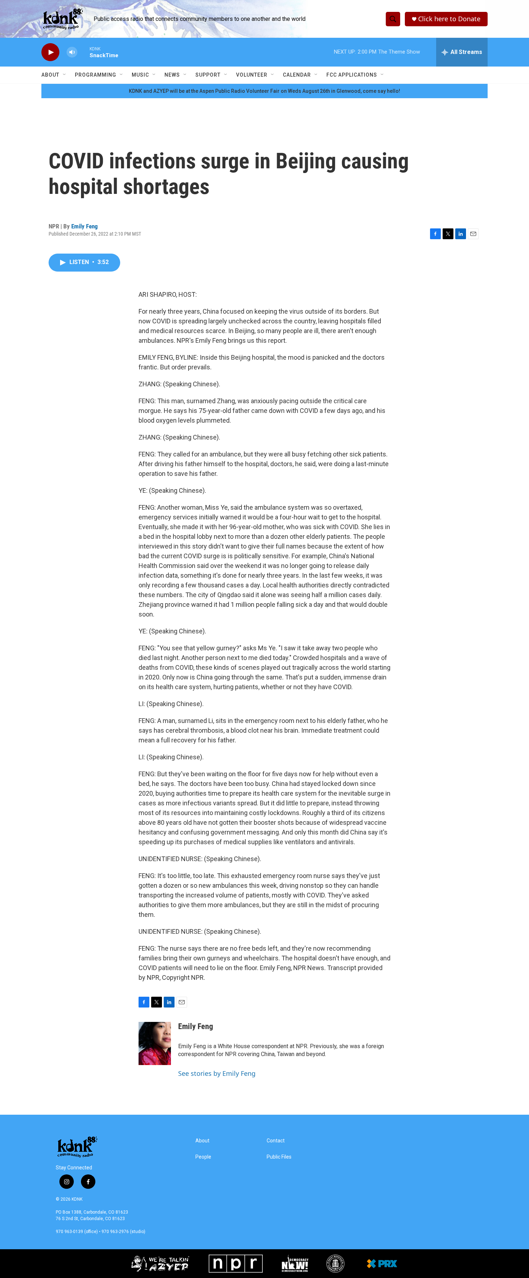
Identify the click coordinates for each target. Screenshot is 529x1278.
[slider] (83, 52)
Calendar (297, 75)
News (172, 75)
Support (208, 75)
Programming (95, 75)
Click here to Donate (449, 19)
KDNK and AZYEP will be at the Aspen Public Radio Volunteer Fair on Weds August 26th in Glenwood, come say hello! (264, 91)
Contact (276, 1140)
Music (140, 75)
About (50, 75)
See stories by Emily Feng (217, 1073)
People (203, 1157)
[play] (50, 52)
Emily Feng (84, 226)
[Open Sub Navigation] (65, 75)
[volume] (72, 52)
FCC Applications (351, 75)
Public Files (279, 1157)
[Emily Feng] (155, 1043)
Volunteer (251, 75)
